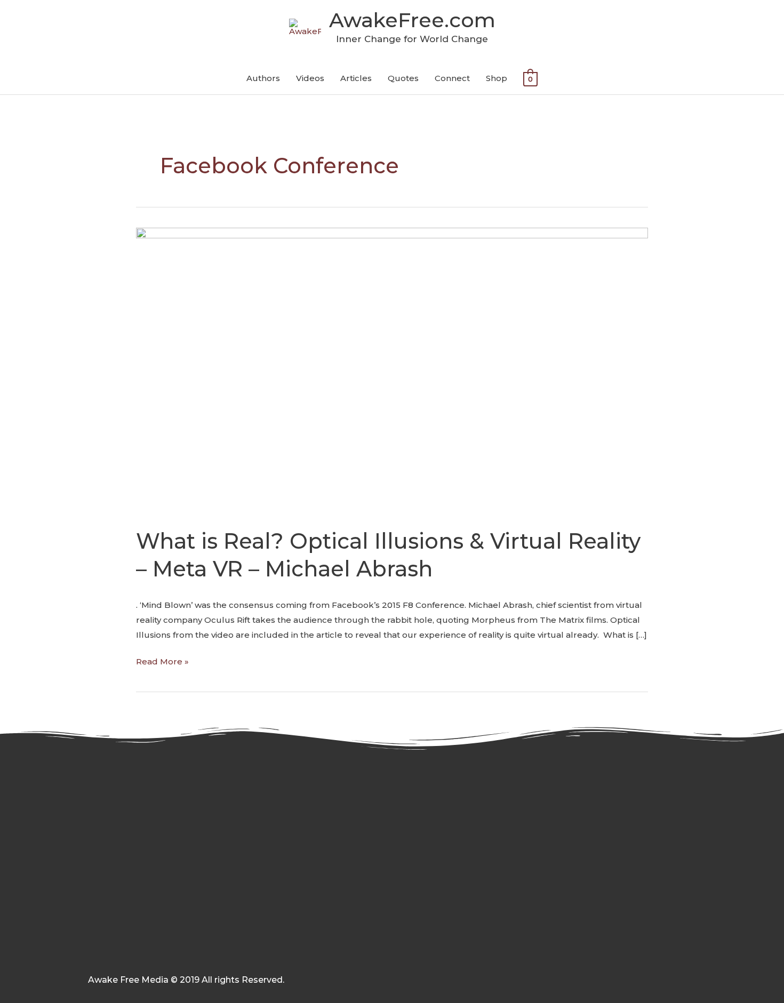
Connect (452, 78)
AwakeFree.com (412, 20)
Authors (263, 78)
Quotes (403, 78)
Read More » (162, 660)
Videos (310, 78)
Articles (356, 78)
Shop (496, 78)
